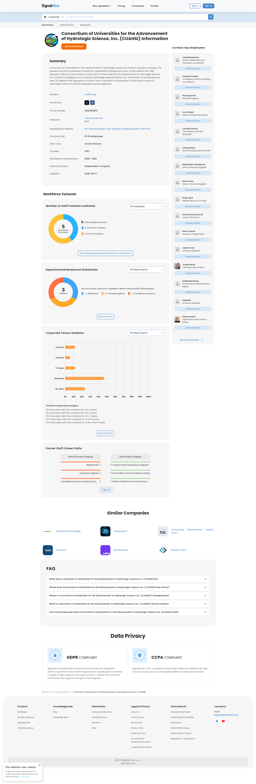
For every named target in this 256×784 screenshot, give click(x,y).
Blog (55, 712)
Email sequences (25, 728)
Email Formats (67, 25)
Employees (85, 25)
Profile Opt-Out (138, 733)
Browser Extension (26, 717)
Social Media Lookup (180, 728)
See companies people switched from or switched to (105, 253)
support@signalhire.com (226, 714)
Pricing (121, 5)
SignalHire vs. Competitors (183, 738)
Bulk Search (176, 722)
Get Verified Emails (74, 46)
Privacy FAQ (136, 722)
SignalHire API (24, 722)
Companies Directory (102, 712)
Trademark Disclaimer (141, 747)
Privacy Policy (137, 728)
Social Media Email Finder (182, 717)
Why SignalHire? (101, 5)
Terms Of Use (137, 717)
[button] (196, 57)
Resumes (96, 722)
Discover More (106, 316)
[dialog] (23, 771)
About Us (135, 712)
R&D (87, 121)
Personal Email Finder (180, 712)
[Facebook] (92, 102)
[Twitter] (87, 102)
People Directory (99, 717)
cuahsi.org (90, 94)
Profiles (154, 5)
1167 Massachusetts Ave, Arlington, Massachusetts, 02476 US (117, 128)
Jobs (94, 728)
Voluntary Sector (94, 118)
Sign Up (106, 489)
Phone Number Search (181, 733)
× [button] (40, 765)
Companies (137, 5)
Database (22, 712)
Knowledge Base (60, 717)
